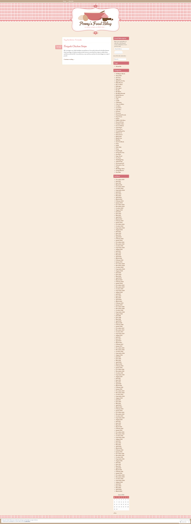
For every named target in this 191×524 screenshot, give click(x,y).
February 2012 (119, 450)
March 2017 (119, 342)
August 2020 (119, 271)
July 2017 (118, 337)
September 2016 (120, 353)
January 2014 (119, 410)
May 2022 (118, 235)
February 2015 (119, 387)
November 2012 (120, 434)
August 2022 (119, 229)
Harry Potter (119, 134)
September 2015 (120, 375)
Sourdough (119, 151)
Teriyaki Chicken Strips (75, 46)
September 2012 (120, 437)
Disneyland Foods (121, 115)
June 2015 (118, 380)
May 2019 (118, 298)
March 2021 (119, 258)
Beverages (119, 88)
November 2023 (120, 206)
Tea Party (118, 158)
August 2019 (119, 292)
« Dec (115, 513)
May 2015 (118, 382)
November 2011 (120, 455)
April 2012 (118, 446)
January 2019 (119, 305)
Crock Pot (118, 108)
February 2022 (119, 238)
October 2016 (119, 351)
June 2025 (118, 183)
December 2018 (120, 306)
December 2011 (120, 453)
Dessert (118, 111)
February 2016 (119, 366)
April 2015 (118, 384)
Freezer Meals (120, 125)
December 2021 (120, 242)
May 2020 (118, 276)
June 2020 (118, 274)
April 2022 (118, 237)
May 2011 (118, 466)
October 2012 (119, 435)
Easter (117, 118)
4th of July (119, 75)
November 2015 (120, 371)
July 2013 (118, 421)
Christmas (119, 102)
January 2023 (119, 222)
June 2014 (118, 401)
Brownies (118, 97)
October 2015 (119, 373)
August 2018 (119, 314)
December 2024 (120, 186)
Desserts (118, 113)
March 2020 (119, 280)
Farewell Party (120, 122)
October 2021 (119, 246)
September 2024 (120, 190)
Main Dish (119, 136)
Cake (117, 99)
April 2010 (119, 489)
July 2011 (118, 462)
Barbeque (118, 86)
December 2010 (120, 475)
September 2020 (120, 269)
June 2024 (118, 194)
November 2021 (120, 244)
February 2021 (119, 260)
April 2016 (118, 362)
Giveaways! (119, 127)
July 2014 (118, 400)
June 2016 (118, 358)
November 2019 (120, 287)
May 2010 (118, 487)
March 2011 (119, 469)
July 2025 (118, 181)
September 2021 (120, 247)
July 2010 (118, 484)
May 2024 (118, 195)
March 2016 (119, 364)
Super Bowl (119, 156)
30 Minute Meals (120, 73)
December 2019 (120, 285)
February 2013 (119, 428)
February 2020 (120, 281)
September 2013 (120, 418)
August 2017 (119, 335)
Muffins (118, 140)
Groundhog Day (120, 131)
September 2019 (120, 290)
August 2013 (119, 419)
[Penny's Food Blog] (95, 16)
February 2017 (119, 344)
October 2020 (119, 267)
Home (64, 1)
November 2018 (120, 308)
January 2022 (119, 240)
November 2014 (120, 392)
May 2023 (118, 215)
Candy (117, 100)
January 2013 (119, 430)
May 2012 (118, 444)
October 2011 (119, 457)
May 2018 (118, 319)
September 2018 (120, 312)
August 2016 (119, 355)
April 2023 (118, 217)
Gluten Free (119, 129)
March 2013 (119, 426)
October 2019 (119, 289)
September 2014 (120, 396)
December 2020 (120, 264)
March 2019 (119, 301)
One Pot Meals (120, 142)
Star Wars (118, 154)
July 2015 (118, 378)
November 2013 (120, 414)
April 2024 (119, 197)
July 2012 (118, 441)
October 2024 (119, 188)
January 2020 (119, 283)
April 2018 (118, 321)
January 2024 (119, 203)
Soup (117, 149)
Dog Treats (119, 116)
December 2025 (120, 179)
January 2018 (119, 326)
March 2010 (119, 491)
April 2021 (118, 256)
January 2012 (119, 452)
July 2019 (118, 294)
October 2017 (119, 332)
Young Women (120, 170)
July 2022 (118, 231)
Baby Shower (119, 82)
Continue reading (69, 59)
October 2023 (119, 208)
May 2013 (118, 425)
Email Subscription (120, 38)
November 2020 (120, 265)
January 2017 (119, 346)
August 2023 (119, 210)
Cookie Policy (27, 521)
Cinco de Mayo (120, 104)
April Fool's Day (120, 81)
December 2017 (120, 328)
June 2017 (118, 339)
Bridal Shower (120, 95)
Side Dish (118, 147)
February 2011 (119, 471)
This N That (119, 161)
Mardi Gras (119, 138)
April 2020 (119, 278)
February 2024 (120, 201)
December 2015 (120, 369)
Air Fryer (118, 77)
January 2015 (119, 389)
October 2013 (119, 416)
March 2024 (119, 199)
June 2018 (118, 317)
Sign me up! (118, 52)
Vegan (117, 167)
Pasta (117, 143)
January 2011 (119, 473)
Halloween (119, 133)
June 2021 (118, 253)
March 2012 (119, 448)
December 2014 (120, 391)
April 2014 (118, 405)
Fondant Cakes (120, 124)
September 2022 (120, 228)
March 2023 (119, 219)
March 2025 (119, 185)
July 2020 (118, 272)
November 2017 (120, 330)
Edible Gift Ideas (120, 120)
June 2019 (118, 296)
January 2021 (119, 262)
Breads (118, 90)
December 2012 (120, 432)
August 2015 (119, 376)
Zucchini (118, 172)
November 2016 (120, 349)
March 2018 (119, 323)
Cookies (118, 106)
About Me (70, 1)
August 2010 (119, 482)
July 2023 (118, 212)
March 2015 (119, 385)
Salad (117, 145)
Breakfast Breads (120, 93)
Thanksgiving (119, 159)
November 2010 (120, 477)
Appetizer (118, 79)
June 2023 (118, 213)
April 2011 (118, 468)
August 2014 (119, 398)
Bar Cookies (119, 84)
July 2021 (118, 251)
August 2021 (119, 249)
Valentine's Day (120, 165)
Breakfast (118, 91)
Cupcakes (118, 109)
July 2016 (118, 357)
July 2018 (118, 315)
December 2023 (120, 204)
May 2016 (118, 360)
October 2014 (119, 394)
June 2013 (118, 423)
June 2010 (118, 486)
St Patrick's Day (120, 152)
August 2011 (119, 461)
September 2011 (120, 459)
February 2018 (119, 324)
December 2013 (120, 412)
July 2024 (118, 192)
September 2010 (120, 480)
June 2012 (118, 443)
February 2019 (119, 303)
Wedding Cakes (120, 168)
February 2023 (119, 221)
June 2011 (118, 464)
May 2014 (118, 403)
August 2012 (119, 439)
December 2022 (120, 224)
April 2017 (118, 341)
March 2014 (119, 407)
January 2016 (119, 367)
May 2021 (118, 255)
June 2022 (118, 233)
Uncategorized (120, 163)
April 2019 (118, 299)
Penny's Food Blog (95, 23)
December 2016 (120, 348)
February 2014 (119, 409)
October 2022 (119, 226)
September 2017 (120, 333)
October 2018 (119, 310)
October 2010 (119, 478)
